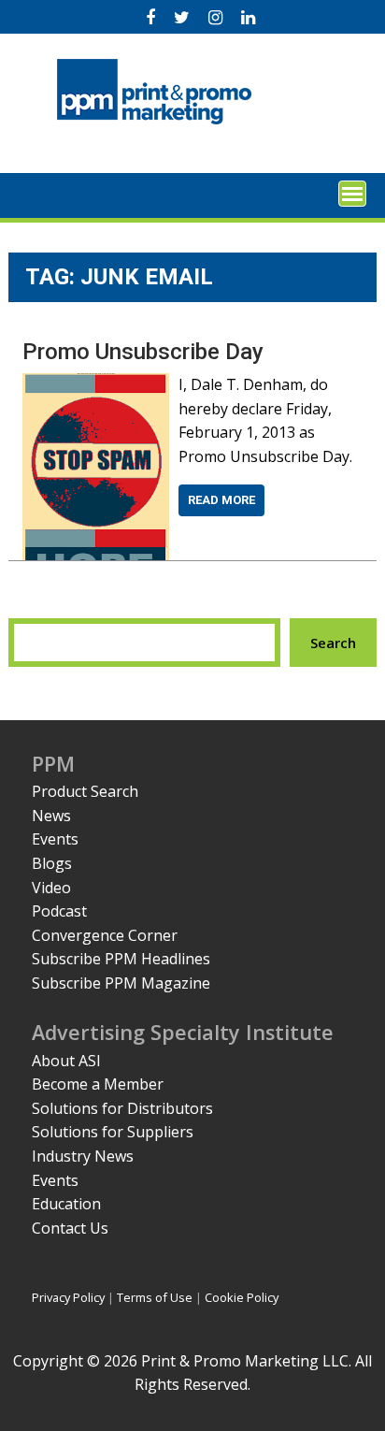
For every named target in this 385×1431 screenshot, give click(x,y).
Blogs (52, 863)
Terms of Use (154, 1297)
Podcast (59, 911)
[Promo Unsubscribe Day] (95, 384)
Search (333, 642)
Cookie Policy (241, 1297)
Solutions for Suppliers (112, 1131)
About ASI (66, 1060)
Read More (221, 500)
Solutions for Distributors (122, 1108)
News (51, 815)
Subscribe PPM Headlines (121, 958)
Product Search (85, 791)
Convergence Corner (105, 935)
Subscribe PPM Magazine (121, 983)
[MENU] (352, 194)
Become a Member (98, 1084)
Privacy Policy (68, 1297)
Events (55, 839)
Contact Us (70, 1228)
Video (51, 887)
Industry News (83, 1156)
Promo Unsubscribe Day (143, 352)
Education (66, 1203)
